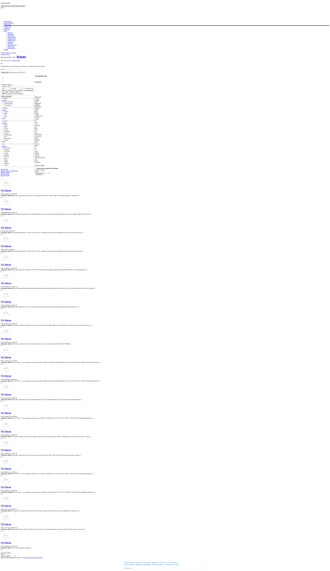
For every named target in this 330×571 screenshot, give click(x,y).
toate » (4, 118)
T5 (35, 150)
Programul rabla (5, 175)
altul (5, 117)
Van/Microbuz (8, 135)
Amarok (37, 108)
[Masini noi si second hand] (1, 53)
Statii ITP (10, 43)
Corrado (37, 117)
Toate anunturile (8, 102)
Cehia (5, 165)
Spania (6, 160)
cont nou (13, 53)
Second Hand (8, 21)
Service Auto (7, 26)
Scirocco (37, 144)
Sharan (21, 56)
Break (5, 126)
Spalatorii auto (11, 40)
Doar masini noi (29, 88)
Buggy (37, 113)
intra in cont (5, 53)
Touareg (37, 154)
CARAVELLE (39, 116)
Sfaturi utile (11, 34)
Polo (36, 142)
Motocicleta (38, 97)
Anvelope (6, 28)
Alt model (37, 162)
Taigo (36, 151)
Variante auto (4, 169)
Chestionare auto (12, 45)
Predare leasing (8, 103)
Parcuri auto (146, 562)
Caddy (36, 114)
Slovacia (6, 156)
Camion (37, 98)
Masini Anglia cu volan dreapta (9, 171)
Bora (36, 111)
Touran (37, 156)
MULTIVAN (38, 134)
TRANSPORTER (40, 158)
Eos (36, 120)
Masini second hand (6, 57)
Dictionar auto (11, 48)
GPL (5, 115)
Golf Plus (37, 125)
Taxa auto (10, 42)
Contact (177, 564)
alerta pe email (16, 60)
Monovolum (7, 138)
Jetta (36, 128)
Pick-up (6, 140)
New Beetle (38, 136)
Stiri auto (10, 32)
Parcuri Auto (7, 24)
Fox (36, 122)
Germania (7, 151)
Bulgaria (6, 155)
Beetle (36, 110)
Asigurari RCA (12, 39)
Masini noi (7, 29)
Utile (5, 31)
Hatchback (7, 131)
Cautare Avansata (39, 165)
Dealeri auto (11, 36)
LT (36, 131)
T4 (35, 148)
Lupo (36, 133)
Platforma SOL (169, 564)
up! (36, 159)
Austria (6, 153)
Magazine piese (12, 37)
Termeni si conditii (129, 564)
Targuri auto (11, 46)
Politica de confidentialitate (143, 564)
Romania (6, 149)
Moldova (6, 163)
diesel (5, 113)
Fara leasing (7, 105)
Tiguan (37, 153)
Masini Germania (8, 23)
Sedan (5, 124)
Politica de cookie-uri (158, 564)
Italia (5, 158)
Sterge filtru (38, 103)
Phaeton (37, 141)
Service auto (163, 562)
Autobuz (37, 100)
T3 (35, 147)
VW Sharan (6, 190)
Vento (36, 161)
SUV (5, 136)
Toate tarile (7, 148)
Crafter (37, 119)
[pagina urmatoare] (28, 557)
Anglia (6, 161)
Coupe (6, 130)
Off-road (6, 133)
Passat (36, 137)
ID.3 (36, 127)
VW (14, 57)
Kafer (36, 130)
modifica (4, 100)
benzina (6, 111)
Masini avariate (5, 174)
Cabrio (6, 128)
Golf (36, 123)
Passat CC (37, 139)
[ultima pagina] (38, 557)
